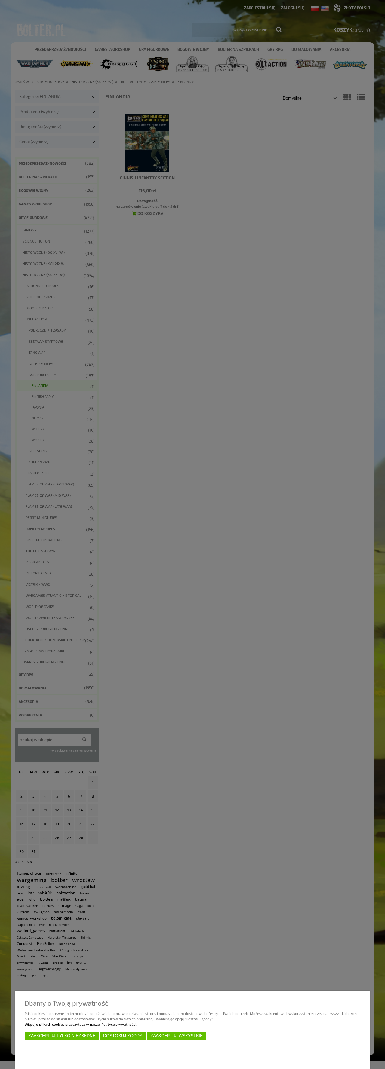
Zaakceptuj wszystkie (176, 1036)
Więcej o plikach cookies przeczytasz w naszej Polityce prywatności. (81, 1024)
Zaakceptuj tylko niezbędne (61, 1036)
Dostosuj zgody (122, 1036)
